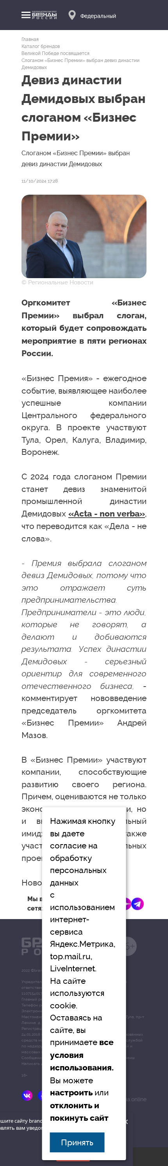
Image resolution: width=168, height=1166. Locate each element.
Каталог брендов (40, 46)
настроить (71, 1092)
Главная (30, 39)
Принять (77, 1142)
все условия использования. (82, 1055)
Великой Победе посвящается (55, 53)
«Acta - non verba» (106, 513)
